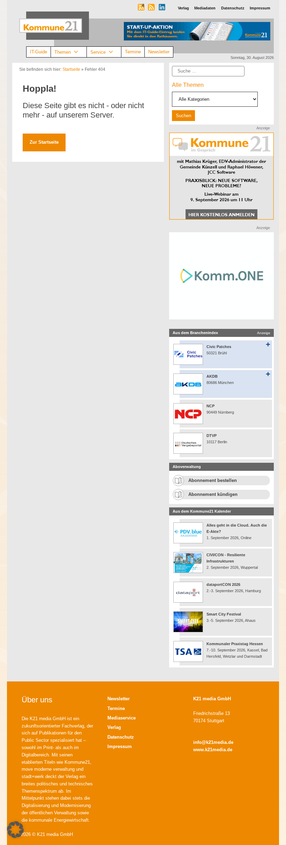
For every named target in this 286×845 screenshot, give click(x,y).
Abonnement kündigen (213, 494)
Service (98, 51)
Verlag (114, 727)
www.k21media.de (212, 749)
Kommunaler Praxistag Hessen (234, 644)
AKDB (212, 376)
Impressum (119, 746)
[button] (15, 829)
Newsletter (159, 51)
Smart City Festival (224, 614)
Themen (62, 51)
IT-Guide (38, 51)
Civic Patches (218, 347)
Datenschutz (120, 737)
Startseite (71, 69)
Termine (133, 51)
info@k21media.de (213, 742)
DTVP (211, 435)
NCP (210, 406)
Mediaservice (121, 717)
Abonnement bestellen (212, 480)
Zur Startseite (44, 142)
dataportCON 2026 (223, 584)
